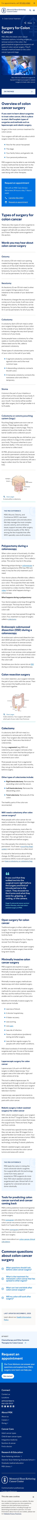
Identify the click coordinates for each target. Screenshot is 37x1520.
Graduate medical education (13, 1463)
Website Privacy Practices (12, 1514)
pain (11, 1026)
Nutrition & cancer (9, 1443)
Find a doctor (7, 1446)
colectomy (12, 619)
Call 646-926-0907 (16, 198)
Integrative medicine (9, 1440)
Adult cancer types (9, 1433)
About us (5, 1417)
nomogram (9, 1220)
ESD (32, 664)
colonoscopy (27, 565)
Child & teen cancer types (11, 1436)
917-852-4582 (25, 3)
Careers (4, 1420)
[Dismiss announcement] (34, 3)
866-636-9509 (7, 1403)
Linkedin (13, 1406)
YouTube (10, 1406)
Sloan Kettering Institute (11, 1456)
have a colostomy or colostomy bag (18, 861)
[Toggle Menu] (33, 10)
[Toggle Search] (30, 10)
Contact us (6, 1394)
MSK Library (6, 1466)
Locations (5, 1398)
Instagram (2, 1406)
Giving (4, 1423)
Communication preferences (13, 1488)
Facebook (5, 1406)
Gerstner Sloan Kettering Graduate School (18, 1460)
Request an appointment (18, 202)
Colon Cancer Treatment (12, 18)
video (4, 590)
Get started (7, 1376)
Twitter (8, 1406)
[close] (33, 1497)
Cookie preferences (9, 1491)
